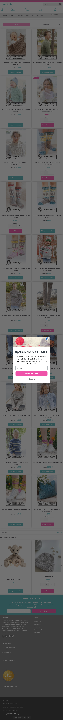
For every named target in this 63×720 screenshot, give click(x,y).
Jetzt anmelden (31, 373)
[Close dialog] (47, 339)
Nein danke (31, 379)
